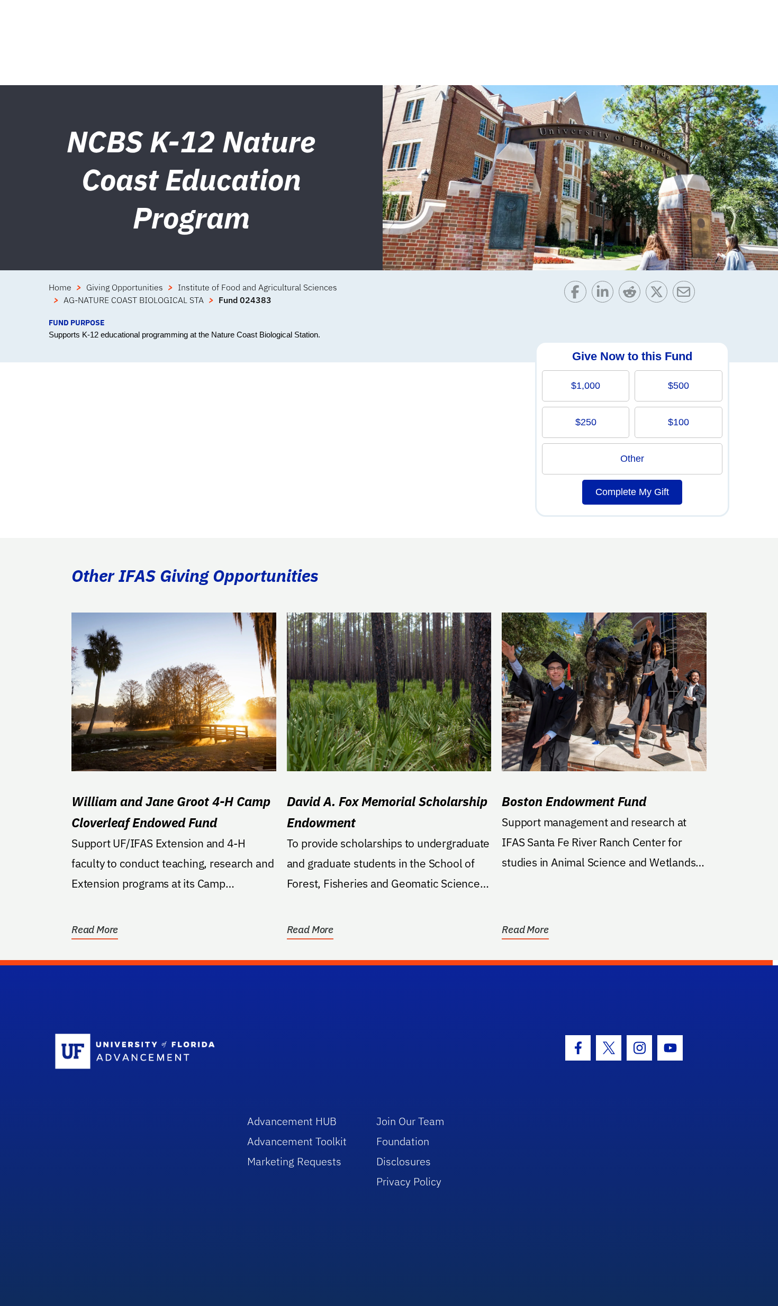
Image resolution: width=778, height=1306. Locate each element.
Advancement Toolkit (297, 1141)
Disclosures (403, 1161)
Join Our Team (410, 1121)
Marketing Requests (294, 1161)
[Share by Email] (686, 299)
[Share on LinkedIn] (605, 299)
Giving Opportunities (124, 287)
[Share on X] (659, 299)
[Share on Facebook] (577, 299)
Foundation (402, 1141)
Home (60, 287)
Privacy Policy (408, 1181)
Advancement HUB (292, 1121)
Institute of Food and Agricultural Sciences (257, 287)
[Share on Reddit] (632, 299)
